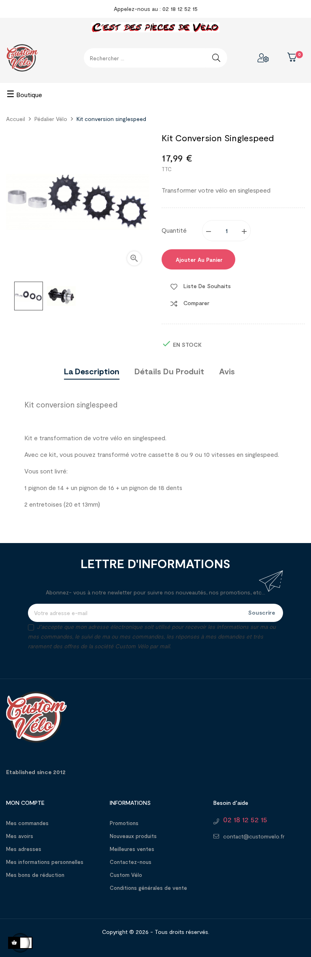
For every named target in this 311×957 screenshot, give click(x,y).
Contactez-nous (130, 862)
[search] (216, 58)
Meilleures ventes (132, 849)
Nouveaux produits (133, 836)
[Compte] (263, 58)
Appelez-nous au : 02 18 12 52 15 (156, 8)
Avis (227, 371)
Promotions (124, 823)
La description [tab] (91, 371)
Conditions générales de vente (148, 888)
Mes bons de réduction (35, 875)
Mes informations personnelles (44, 862)
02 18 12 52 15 (245, 819)
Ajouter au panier (198, 260)
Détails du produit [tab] (169, 371)
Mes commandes (27, 823)
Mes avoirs (19, 836)
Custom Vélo (126, 875)
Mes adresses (23, 849)
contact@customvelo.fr (254, 836)
